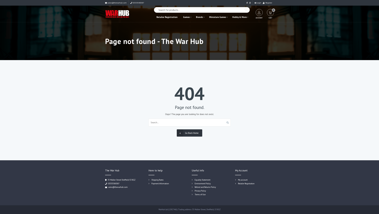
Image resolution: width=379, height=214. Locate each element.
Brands (199, 17)
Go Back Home (192, 133)
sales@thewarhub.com (117, 3)
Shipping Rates (157, 180)
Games (186, 17)
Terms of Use (200, 194)
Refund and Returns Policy (205, 187)
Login (259, 3)
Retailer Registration (167, 17)
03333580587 (138, 3)
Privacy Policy (200, 191)
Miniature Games (217, 17)
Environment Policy (203, 183)
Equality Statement (202, 180)
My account (243, 180)
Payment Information (160, 183)
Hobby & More (239, 17)
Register (269, 3)
